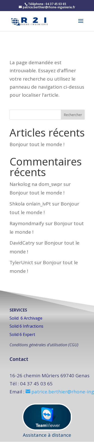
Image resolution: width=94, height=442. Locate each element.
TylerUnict (21, 262)
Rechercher (73, 114)
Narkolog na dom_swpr (36, 184)
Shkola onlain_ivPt (30, 203)
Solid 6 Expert (22, 334)
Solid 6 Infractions (26, 326)
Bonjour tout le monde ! (37, 144)
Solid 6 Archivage (26, 318)
